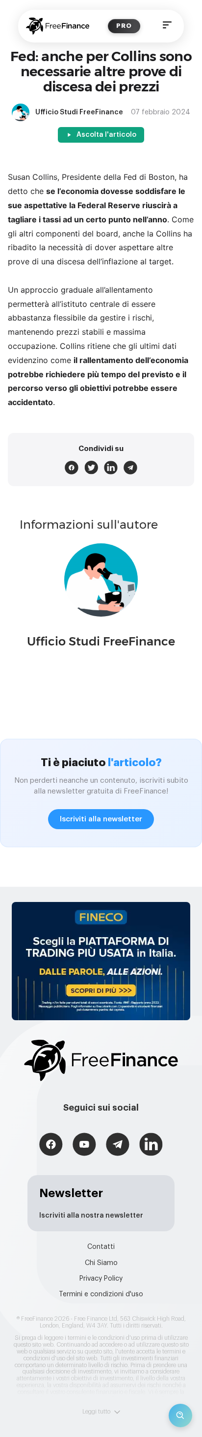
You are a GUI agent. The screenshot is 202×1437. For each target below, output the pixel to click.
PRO (124, 25)
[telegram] (130, 467)
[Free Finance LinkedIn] (151, 1145)
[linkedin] (111, 467)
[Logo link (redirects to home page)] (57, 26)
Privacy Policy (101, 1278)
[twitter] (91, 467)
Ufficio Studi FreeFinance (101, 641)
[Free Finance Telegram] (117, 1145)
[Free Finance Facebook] (51, 1145)
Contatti (101, 1247)
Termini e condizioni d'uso (101, 1294)
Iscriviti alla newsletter (101, 819)
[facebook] (71, 467)
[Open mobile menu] (167, 26)
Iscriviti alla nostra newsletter (91, 1215)
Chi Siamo (101, 1263)
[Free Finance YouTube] (84, 1145)
